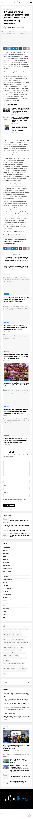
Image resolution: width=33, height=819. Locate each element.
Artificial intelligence (23, 629)
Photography (7, 588)
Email (5, 485)
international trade (8, 241)
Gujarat (21, 647)
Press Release (7, 594)
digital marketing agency (9, 642)
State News (6, 609)
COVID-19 (15, 637)
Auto (4, 556)
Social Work (6, 603)
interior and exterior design (20, 239)
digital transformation (22, 642)
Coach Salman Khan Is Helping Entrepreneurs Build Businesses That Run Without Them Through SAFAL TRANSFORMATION (15, 411)
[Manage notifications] (29, 815)
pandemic (20, 665)
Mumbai (5, 665)
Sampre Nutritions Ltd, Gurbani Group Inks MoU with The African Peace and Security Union (20, 535)
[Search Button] (28, 682)
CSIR (4, 639)
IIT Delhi (19, 650)
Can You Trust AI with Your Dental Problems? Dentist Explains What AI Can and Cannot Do (20, 761)
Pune (19, 668)
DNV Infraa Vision (21, 237)
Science (5, 600)
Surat (4, 673)
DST (4, 644)
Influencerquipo (7, 655)
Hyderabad (12, 650)
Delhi (13, 639)
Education (6, 562)
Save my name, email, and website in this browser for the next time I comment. (15, 500)
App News (5, 550)
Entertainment (7, 565)
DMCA (24, 812)
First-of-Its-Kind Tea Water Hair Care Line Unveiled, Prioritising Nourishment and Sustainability (19, 520)
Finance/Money (7, 571)
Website (5, 492)
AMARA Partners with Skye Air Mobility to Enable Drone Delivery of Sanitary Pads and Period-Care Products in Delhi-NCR (15, 327)
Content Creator (7, 637)
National (5, 585)
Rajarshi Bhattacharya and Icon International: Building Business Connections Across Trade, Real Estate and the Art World (15, 356)
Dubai (8, 644)
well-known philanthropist (9, 243)
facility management (8, 239)
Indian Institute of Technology (10, 652)
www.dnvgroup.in (19, 231)
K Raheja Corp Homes (21, 658)
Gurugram (5, 650)
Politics (5, 591)
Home (4, 9)
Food (4, 574)
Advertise (10, 812)
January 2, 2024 (20, 27)
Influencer (22, 652)
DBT (9, 639)
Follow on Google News (6, 813)
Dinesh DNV (6, 237)
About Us (3, 812)
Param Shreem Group (18, 241)
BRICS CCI (18, 634)
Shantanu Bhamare (20, 671)
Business (9, 9)
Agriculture (6, 547)
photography (6, 668)
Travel (5, 614)
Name (5, 479)
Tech (4, 611)
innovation (15, 655)
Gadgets (5, 577)
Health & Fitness (7, 580)
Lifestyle (5, 582)
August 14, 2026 (15, 132)
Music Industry (12, 665)
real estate (24, 668)
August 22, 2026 (15, 123)
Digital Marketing (20, 639)
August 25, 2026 (15, 114)
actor (15, 629)
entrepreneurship (7, 647)
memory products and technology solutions (13, 663)
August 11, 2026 (7, 415)
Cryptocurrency (22, 637)
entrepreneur (22, 644)
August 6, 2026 (7, 444)
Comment (6, 459)
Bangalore (12, 631)
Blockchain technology (9, 634)
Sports (5, 606)
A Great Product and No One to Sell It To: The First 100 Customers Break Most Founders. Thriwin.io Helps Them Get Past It (15, 440)
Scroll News (11, 27)
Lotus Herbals (6, 660)
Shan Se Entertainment (8, 671)
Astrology (6, 553)
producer (13, 668)
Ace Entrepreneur (7, 629)
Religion (5, 597)
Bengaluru (18, 631)
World (4, 617)
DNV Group (13, 237)
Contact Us (17, 812)
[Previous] (15, 135)
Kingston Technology (8, 658)
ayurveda (5, 631)
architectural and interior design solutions (16, 234)
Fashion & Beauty (8, 568)
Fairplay (16, 647)
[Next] (18, 135)
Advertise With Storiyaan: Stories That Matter (14, 530)
